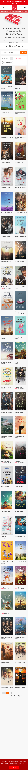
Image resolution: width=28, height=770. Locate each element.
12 (18, 695)
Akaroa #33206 (18, 612)
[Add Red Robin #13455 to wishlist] (11, 657)
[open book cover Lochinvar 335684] (7, 500)
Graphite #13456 (19, 687)
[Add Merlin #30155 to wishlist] (24, 257)
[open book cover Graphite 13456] (21, 676)
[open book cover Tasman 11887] (21, 550)
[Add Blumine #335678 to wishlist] (24, 532)
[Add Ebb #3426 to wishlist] (11, 532)
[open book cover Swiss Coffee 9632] (7, 351)
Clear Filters (18, 58)
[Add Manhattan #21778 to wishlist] (24, 431)
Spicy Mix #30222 (19, 212)
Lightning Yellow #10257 (7, 561)
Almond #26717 (5, 687)
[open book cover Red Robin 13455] (7, 651)
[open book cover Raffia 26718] (21, 651)
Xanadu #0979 (4, 612)
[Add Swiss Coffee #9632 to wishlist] (11, 357)
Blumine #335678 (19, 536)
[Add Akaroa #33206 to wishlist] (24, 607)
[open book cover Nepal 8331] (7, 101)
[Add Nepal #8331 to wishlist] (11, 107)
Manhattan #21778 (19, 436)
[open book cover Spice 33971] (21, 151)
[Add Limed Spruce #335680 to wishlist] (11, 82)
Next (22, 695)
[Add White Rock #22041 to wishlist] (11, 257)
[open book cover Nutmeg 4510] (21, 575)
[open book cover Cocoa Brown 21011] (21, 275)
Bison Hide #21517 (5, 337)
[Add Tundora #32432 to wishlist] (11, 282)
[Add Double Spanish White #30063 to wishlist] (24, 82)
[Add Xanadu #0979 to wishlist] (11, 607)
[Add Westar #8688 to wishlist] (11, 307)
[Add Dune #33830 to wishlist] (11, 232)
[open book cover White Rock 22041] (7, 250)
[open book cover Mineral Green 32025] (7, 425)
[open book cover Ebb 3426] (7, 525)
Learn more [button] (21, 763)
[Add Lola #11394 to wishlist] (24, 456)
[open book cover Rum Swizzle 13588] (7, 376)
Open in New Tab (8, 62)
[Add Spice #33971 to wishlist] (24, 158)
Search (24, 52)
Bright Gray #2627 (5, 486)
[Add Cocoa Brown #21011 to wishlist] (24, 282)
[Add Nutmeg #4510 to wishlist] (24, 582)
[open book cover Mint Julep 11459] (7, 450)
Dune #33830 (4, 236)
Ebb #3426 (3, 536)
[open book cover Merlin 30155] (21, 250)
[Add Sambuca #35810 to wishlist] (11, 132)
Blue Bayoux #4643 (19, 312)
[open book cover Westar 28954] (21, 376)
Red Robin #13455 (5, 662)
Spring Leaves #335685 (20, 362)
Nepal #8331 (4, 112)
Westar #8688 (4, 312)
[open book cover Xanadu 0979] (7, 601)
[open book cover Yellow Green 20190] (21, 101)
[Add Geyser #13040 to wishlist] (24, 183)
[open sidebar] (3, 7)
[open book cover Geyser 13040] (21, 176)
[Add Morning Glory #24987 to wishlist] (24, 332)
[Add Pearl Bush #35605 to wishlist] (11, 183)
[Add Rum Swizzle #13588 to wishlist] (11, 382)
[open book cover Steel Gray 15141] (21, 475)
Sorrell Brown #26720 (6, 637)
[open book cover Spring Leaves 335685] (21, 351)
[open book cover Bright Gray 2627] (7, 475)
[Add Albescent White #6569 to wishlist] (24, 132)
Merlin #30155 (18, 261)
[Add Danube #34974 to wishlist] (11, 206)
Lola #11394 (17, 461)
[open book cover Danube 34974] (7, 201)
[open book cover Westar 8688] (7, 300)
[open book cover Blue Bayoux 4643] (21, 300)
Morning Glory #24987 (20, 337)
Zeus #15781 (18, 412)
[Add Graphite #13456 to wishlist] (24, 681)
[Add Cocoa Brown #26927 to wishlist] (11, 158)
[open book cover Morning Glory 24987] (21, 326)
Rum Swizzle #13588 (6, 387)
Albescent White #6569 (20, 137)
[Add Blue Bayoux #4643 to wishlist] (24, 307)
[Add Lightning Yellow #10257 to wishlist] (11, 557)
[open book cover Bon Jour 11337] (7, 575)
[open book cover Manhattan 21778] (21, 425)
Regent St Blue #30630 (20, 236)
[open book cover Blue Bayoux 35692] (21, 626)
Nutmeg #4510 (18, 587)
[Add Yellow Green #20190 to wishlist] (24, 107)
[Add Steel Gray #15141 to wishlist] (24, 482)
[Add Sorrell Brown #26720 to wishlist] (11, 632)
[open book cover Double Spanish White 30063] (21, 75)
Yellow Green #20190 (20, 112)
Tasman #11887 (18, 561)
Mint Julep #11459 (5, 461)
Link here (17, 42)
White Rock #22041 (6, 261)
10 (11, 695)
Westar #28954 (18, 387)
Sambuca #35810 (5, 137)
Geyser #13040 (18, 187)
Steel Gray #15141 (19, 486)
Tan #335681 (18, 511)
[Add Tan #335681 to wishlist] (24, 507)
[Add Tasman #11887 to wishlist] (24, 557)
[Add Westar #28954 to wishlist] (24, 382)
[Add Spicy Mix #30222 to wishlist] (24, 206)
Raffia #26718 (18, 662)
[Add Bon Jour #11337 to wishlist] (11, 582)
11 (14, 695)
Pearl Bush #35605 (5, 187)
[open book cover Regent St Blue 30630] (21, 225)
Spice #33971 (18, 162)
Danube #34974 (5, 212)
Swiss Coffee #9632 (6, 362)
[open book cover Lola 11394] (21, 450)
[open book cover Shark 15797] (7, 401)
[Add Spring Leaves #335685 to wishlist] (24, 357)
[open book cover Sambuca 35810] (7, 126)
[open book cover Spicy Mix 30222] (21, 201)
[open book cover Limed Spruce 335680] (7, 75)
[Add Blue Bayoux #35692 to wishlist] (24, 632)
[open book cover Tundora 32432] (7, 275)
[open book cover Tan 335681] (21, 500)
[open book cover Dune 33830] (7, 225)
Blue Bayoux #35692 (19, 637)
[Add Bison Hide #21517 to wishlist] (11, 332)
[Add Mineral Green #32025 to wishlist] (11, 431)
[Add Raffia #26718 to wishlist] (24, 657)
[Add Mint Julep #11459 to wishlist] (11, 456)
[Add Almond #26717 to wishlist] (11, 681)
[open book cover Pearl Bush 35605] (7, 176)
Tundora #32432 (5, 286)
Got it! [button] (14, 767)
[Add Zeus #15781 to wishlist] (24, 406)
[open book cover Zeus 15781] (21, 401)
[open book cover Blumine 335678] (21, 525)
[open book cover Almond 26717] (7, 676)
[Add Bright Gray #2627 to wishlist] (11, 482)
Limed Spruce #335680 (6, 86)
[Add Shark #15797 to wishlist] (11, 406)
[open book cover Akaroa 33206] (21, 601)
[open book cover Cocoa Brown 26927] (7, 151)
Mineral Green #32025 (6, 436)
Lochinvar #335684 (5, 511)
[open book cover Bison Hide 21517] (7, 326)
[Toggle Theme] (25, 7)
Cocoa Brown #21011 (20, 286)
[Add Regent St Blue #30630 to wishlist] (24, 232)
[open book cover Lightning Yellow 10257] (7, 550)
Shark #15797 (4, 412)
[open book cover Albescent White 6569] (21, 126)
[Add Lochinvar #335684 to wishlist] (11, 507)
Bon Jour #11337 (5, 587)
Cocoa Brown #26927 (6, 162)
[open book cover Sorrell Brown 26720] (7, 626)
